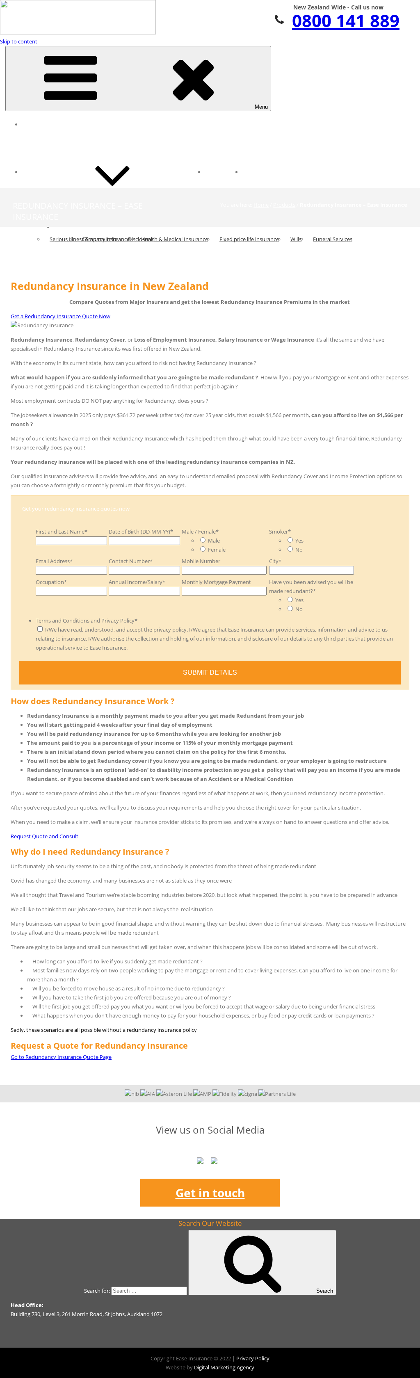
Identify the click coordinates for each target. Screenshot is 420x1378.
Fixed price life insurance (249, 239)
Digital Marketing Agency (224, 1367)
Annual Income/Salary (137, 582)
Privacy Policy (252, 1358)
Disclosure (140, 239)
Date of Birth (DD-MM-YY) (141, 531)
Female (217, 549)
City (275, 561)
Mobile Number (201, 561)
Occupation (51, 582)
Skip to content (18, 41)
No (299, 549)
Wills (295, 239)
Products (284, 204)
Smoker (280, 531)
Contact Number (131, 561)
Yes (299, 540)
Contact (258, 172)
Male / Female (200, 531)
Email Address (54, 561)
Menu (261, 107)
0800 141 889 (345, 20)
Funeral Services (332, 239)
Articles (37, 172)
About (67, 226)
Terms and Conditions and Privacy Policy (86, 620)
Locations (223, 172)
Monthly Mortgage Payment (216, 582)
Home (35, 124)
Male (214, 540)
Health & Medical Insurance (174, 239)
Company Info (99, 239)
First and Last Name (61, 531)
